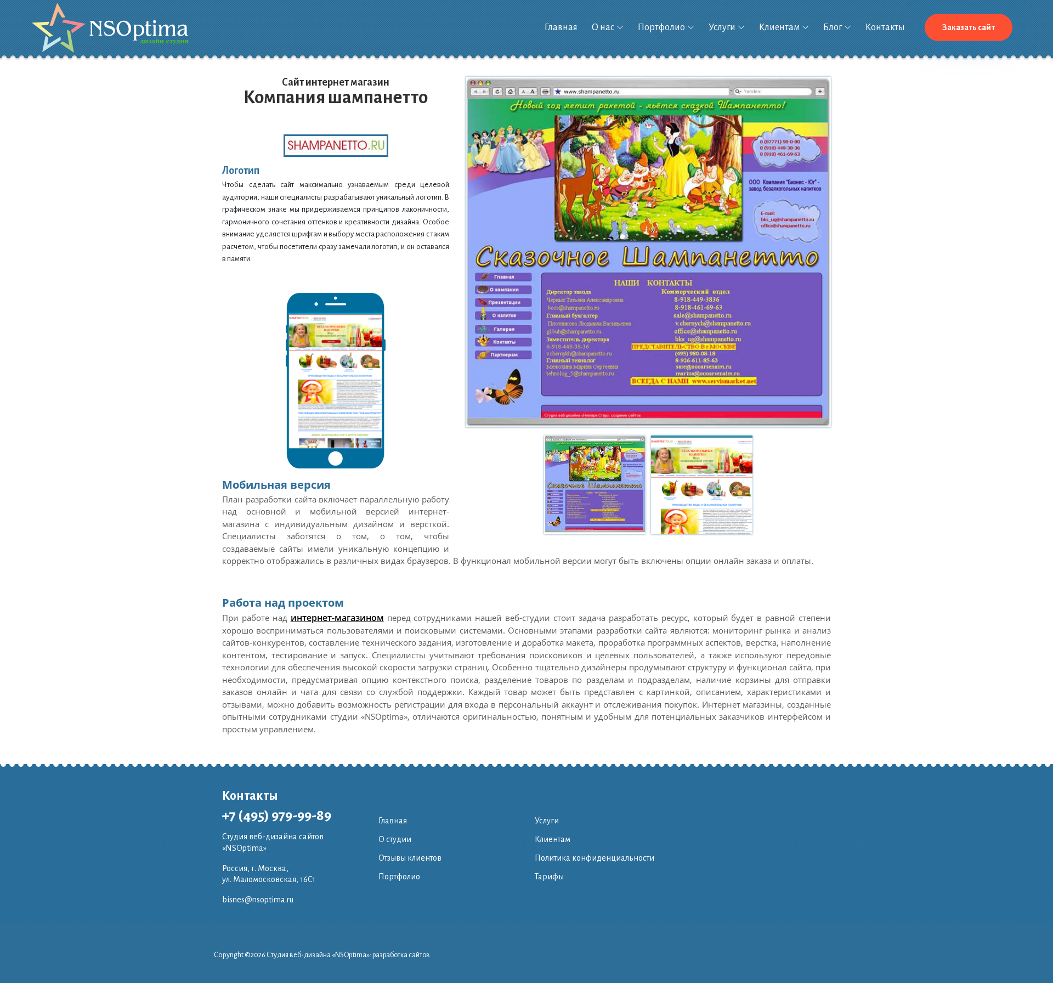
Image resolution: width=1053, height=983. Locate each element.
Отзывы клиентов (409, 858)
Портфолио (661, 27)
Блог (832, 27)
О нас (603, 27)
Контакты (885, 27)
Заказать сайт (968, 27)
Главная (561, 27)
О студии (394, 839)
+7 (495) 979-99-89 (276, 815)
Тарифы (549, 876)
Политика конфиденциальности (594, 858)
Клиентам (779, 27)
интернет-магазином (337, 618)
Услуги (722, 27)
